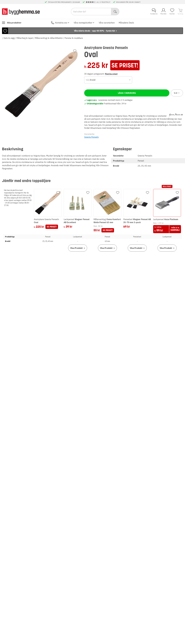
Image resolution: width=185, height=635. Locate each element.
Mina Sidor (163, 14)
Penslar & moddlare (74, 38)
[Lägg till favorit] (75, 51)
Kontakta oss (61, 22)
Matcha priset (111, 74)
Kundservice (153, 14)
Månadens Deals (126, 22)
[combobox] (108, 79)
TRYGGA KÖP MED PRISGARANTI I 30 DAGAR (64, 2)
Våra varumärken (107, 22)
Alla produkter (14, 22)
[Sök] (115, 11)
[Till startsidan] (21, 11)
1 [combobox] (175, 93)
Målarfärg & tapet (24, 38)
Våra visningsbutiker (83, 22)
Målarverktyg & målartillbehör (49, 38)
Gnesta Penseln (91, 137)
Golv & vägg (9, 38)
